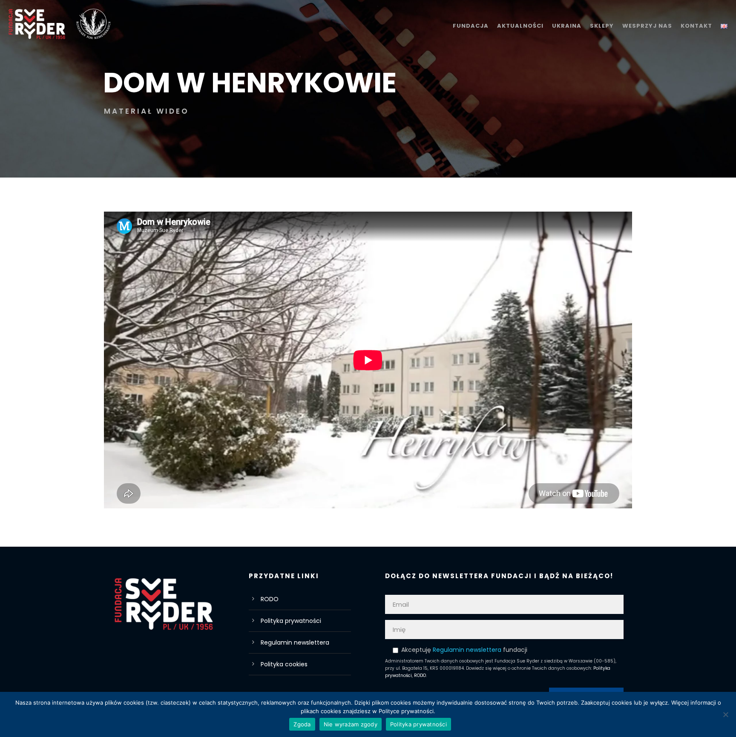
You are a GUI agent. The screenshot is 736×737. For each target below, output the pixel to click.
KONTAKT (696, 26)
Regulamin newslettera (295, 642)
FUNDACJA (471, 26)
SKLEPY (602, 26)
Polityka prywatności (291, 621)
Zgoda (301, 724)
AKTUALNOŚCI (520, 26)
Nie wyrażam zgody (350, 724)
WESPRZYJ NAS (647, 26)
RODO (270, 599)
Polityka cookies (284, 664)
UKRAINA (566, 26)
